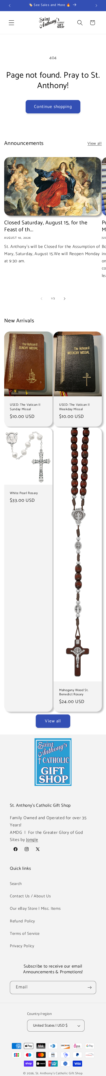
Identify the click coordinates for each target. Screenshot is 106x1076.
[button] (11, 22)
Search (16, 883)
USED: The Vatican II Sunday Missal (25, 407)
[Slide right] (64, 298)
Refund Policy (22, 921)
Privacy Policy (22, 946)
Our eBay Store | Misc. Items (35, 908)
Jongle (32, 839)
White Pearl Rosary (24, 493)
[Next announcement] (96, 5)
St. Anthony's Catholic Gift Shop (59, 1073)
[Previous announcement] (9, 5)
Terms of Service (25, 933)
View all (95, 143)
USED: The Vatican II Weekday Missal (74, 407)
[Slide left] (41, 298)
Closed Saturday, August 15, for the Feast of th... (45, 226)
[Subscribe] (89, 987)
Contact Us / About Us (30, 896)
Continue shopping (53, 106)
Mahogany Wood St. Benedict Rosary (73, 692)
